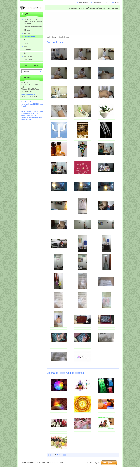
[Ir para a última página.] (65, 454)
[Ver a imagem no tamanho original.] (58, 54)
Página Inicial (83, 2)
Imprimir (117, 2)
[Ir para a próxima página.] (64, 454)
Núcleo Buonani (52, 37)
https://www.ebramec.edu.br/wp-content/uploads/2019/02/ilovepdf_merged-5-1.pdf (35, 104)
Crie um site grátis (93, 463)
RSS (107, 2)
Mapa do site (97, 2)
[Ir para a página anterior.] (50, 454)
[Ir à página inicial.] (32, 8)
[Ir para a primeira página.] (48, 454)
